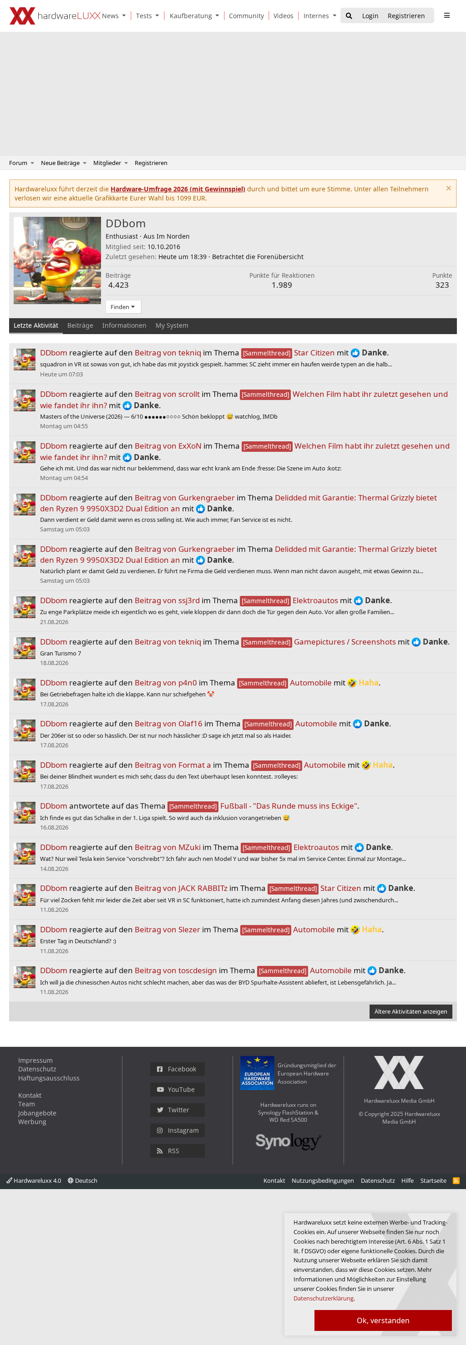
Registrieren (151, 163)
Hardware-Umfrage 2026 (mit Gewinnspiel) (178, 189)
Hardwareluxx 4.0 (36, 1180)
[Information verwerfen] (447, 189)
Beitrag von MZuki (168, 847)
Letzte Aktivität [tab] (36, 325)
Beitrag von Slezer (167, 929)
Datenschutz (37, 1069)
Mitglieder (107, 163)
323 (442, 285)
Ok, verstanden (383, 1320)
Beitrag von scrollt (167, 394)
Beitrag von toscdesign (176, 970)
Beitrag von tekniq (168, 352)
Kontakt (29, 1095)
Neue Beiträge (60, 163)
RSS (173, 1150)
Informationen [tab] (124, 325)
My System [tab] (172, 325)
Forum (18, 163)
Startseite (433, 1180)
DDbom (53, 352)
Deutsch (85, 1180)
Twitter (178, 1109)
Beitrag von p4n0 (166, 682)
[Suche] (349, 16)
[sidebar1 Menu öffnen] (447, 15)
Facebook (182, 1069)
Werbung (32, 1121)
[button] (126, 15)
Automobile (285, 682)
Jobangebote (37, 1113)
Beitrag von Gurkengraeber (185, 497)
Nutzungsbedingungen (323, 1180)
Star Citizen (289, 352)
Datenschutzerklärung (324, 1298)
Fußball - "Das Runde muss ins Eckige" (263, 805)
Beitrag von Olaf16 (169, 723)
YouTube (181, 1089)
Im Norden (173, 236)
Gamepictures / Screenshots (319, 641)
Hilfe (407, 1180)
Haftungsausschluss (49, 1078)
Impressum (35, 1060)
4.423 (118, 285)
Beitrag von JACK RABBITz (181, 888)
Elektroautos (290, 600)
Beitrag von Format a (173, 765)
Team (26, 1104)
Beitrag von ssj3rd (167, 600)
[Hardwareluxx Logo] (55, 16)
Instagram (183, 1130)
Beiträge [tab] (80, 325)
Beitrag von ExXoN (168, 445)
